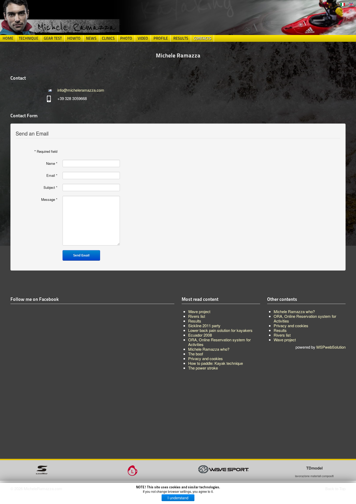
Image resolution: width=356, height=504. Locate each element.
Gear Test (53, 38)
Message (49, 199)
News (91, 38)
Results (180, 38)
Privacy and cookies (291, 325)
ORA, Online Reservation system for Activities (305, 318)
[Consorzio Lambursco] (132, 470)
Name (51, 163)
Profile (161, 38)
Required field (45, 151)
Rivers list (282, 335)
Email (51, 175)
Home (8, 38)
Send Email (81, 255)
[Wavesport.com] (223, 468)
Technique (28, 38)
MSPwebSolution (331, 347)
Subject (50, 187)
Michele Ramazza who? (294, 311)
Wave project (285, 339)
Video (143, 38)
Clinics (108, 38)
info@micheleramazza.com (80, 90)
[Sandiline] (41, 469)
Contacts (202, 38)
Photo (126, 38)
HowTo (74, 38)
